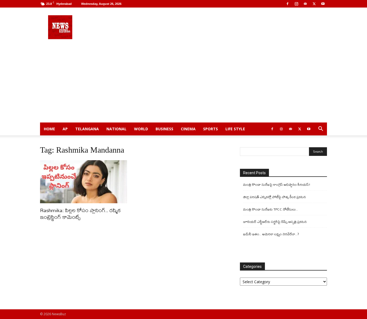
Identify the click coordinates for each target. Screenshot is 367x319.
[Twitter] (314, 4)
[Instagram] (296, 4)
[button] (320, 129)
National (116, 128)
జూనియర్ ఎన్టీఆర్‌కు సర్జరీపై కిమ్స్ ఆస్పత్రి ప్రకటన (275, 222)
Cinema (188, 128)
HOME (49, 128)
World (141, 128)
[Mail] (305, 4)
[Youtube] (323, 4)
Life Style (235, 128)
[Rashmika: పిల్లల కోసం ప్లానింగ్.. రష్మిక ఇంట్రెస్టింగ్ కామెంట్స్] (83, 181)
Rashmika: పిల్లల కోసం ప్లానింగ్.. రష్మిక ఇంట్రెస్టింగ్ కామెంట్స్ (80, 213)
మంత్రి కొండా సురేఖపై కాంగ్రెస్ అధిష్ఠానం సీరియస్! (276, 184)
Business (164, 128)
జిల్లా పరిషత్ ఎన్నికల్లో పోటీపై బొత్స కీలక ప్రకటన (274, 197)
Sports (210, 128)
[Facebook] (287, 4)
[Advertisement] (183, 82)
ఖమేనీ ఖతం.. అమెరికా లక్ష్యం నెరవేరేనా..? (271, 234)
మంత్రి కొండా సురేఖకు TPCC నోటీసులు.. (270, 209)
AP (65, 128)
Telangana (87, 128)
